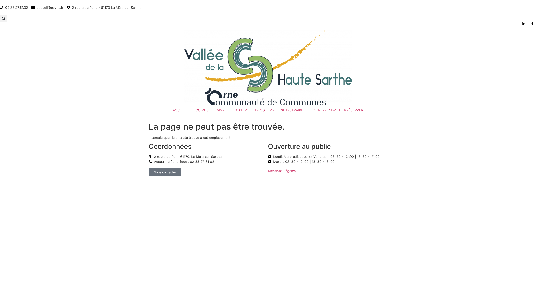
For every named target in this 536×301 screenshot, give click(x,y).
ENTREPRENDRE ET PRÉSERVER (337, 110)
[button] (3, 18)
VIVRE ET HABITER (232, 110)
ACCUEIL (180, 110)
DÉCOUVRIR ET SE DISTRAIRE (279, 110)
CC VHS (202, 110)
